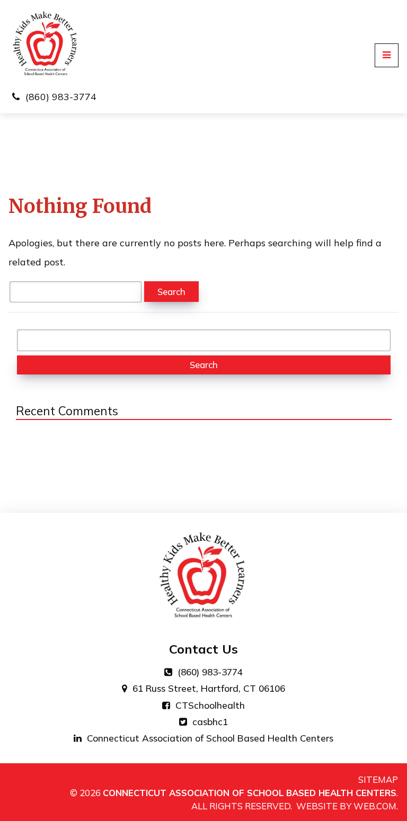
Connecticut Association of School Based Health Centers (208, 738)
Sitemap (378, 779)
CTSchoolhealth (209, 705)
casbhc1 (209, 721)
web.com (374, 805)
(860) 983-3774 (60, 97)
